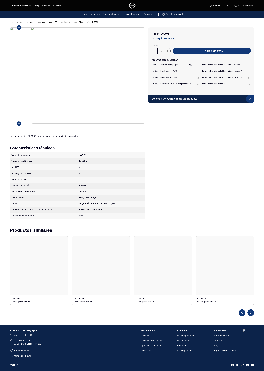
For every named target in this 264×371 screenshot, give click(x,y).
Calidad (46, 5)
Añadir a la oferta (214, 51)
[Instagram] (237, 365)
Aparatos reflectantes (151, 345)
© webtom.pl (16, 365)
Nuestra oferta (110, 14)
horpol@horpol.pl (22, 356)
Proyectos (148, 14)
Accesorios (146, 350)
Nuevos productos (91, 14)
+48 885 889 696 (246, 5)
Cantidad (156, 46)
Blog (36, 5)
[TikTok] (242, 365)
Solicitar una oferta (175, 14)
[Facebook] (232, 365)
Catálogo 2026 (184, 350)
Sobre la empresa (19, 5)
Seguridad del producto (225, 350)
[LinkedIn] (247, 365)
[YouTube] (252, 365)
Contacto (57, 5)
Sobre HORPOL (221, 335)
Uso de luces (130, 14)
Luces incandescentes (152, 340)
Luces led (145, 335)
